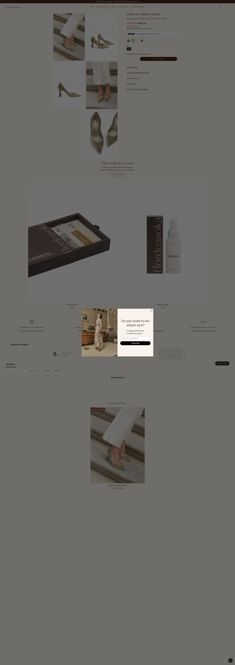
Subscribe (135, 343)
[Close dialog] (151, 310)
